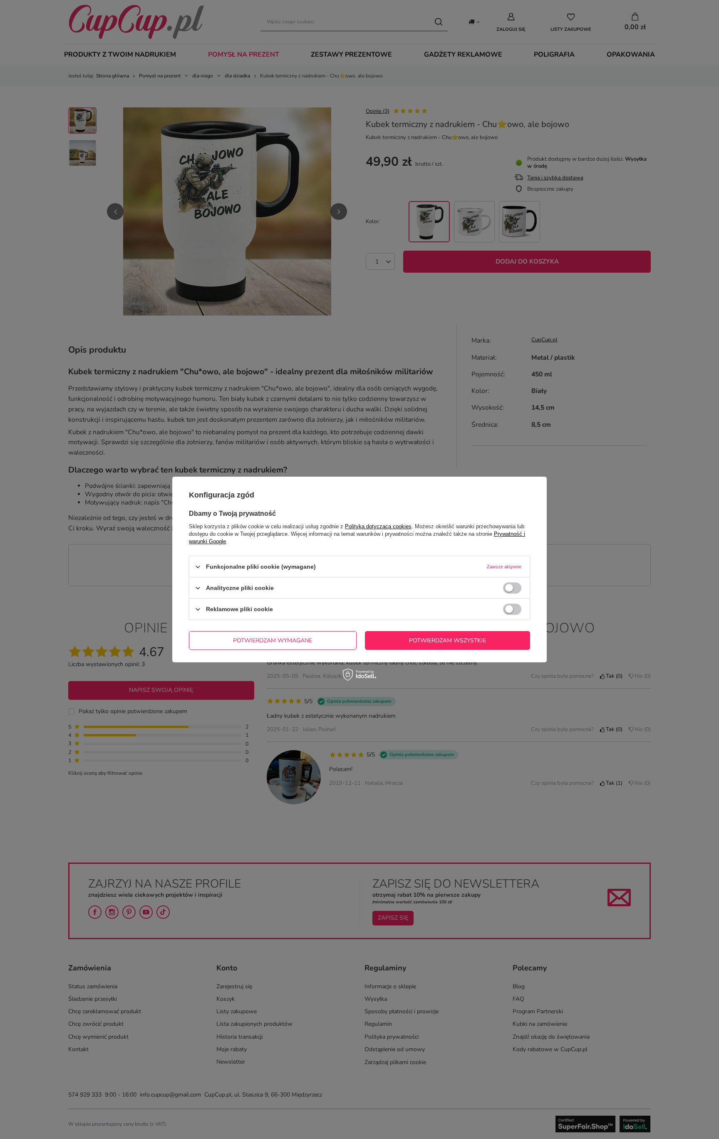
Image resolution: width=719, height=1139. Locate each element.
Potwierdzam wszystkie (447, 640)
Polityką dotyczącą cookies (378, 526)
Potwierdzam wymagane (272, 640)
